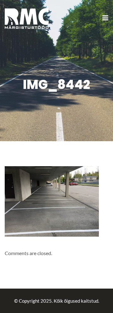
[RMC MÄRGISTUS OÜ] (27, 18)
